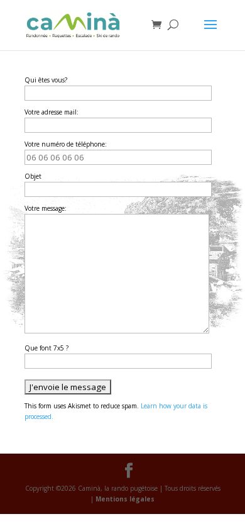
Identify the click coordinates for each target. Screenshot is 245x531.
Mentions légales (125, 499)
